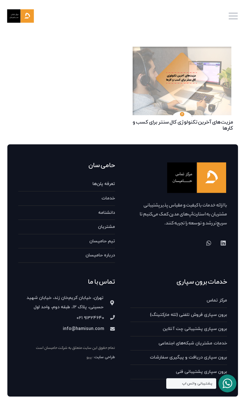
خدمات (108, 198)
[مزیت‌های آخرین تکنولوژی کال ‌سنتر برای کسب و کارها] (182, 49)
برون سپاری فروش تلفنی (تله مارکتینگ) (188, 315)
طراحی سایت (104, 357)
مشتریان (106, 227)
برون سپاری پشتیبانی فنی (201, 372)
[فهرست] (233, 16)
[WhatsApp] (208, 243)
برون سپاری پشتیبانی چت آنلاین (195, 329)
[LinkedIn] (223, 243)
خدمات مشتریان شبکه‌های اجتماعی (193, 343)
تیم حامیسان (102, 241)
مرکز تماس (217, 300)
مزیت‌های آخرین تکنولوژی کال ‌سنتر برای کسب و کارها (183, 125)
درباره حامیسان (100, 255)
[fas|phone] (109, 318)
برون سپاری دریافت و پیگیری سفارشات (188, 357)
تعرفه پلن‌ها (104, 184)
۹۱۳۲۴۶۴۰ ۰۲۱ (90, 318)
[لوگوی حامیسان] (20, 16)
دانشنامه (106, 213)
